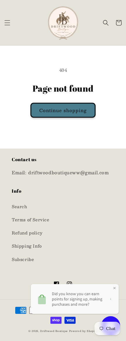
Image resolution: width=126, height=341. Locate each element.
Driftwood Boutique (54, 331)
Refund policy (27, 232)
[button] (7, 22)
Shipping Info (27, 245)
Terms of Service (31, 219)
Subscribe (23, 259)
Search (19, 206)
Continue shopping (63, 110)
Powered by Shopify (83, 331)
